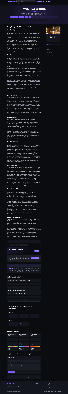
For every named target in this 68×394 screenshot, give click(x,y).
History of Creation (49, 47)
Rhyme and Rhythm (49, 49)
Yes (19, 241)
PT (46, 1)
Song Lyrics (48, 46)
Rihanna (11, 3)
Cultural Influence (49, 52)
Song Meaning (48, 44)
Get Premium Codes (34, 258)
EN (48, 1)
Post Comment (11, 371)
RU (43, 1)
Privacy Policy (50, 387)
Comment (10, 363)
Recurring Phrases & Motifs (50, 55)
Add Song (36, 250)
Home (8, 3)
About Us (49, 384)
